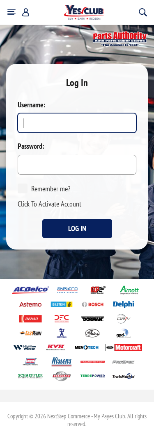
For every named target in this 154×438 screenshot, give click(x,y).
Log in (77, 228)
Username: (32, 104)
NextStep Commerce (68, 416)
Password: (31, 146)
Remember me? (50, 188)
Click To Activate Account (49, 204)
